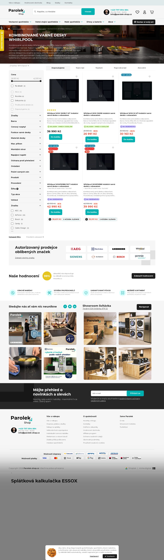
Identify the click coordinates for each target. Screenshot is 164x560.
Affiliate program (89, 433)
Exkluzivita (20, 101)
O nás (122, 421)
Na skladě (20, 86)
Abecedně (142, 68)
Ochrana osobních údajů (92, 436)
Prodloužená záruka (24, 105)
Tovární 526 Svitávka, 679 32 (95, 309)
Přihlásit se (135, 393)
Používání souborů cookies (94, 443)
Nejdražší (99, 68)
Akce (18, 92)
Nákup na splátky (53, 427)
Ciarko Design (22, 228)
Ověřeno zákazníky (90, 427)
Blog (48, 3)
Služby (57, 3)
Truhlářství (124, 427)
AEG (18, 211)
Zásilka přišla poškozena (56, 440)
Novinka (19, 96)
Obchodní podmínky (91, 440)
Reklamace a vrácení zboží (57, 436)
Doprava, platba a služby (56, 424)
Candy (18, 224)
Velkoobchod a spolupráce (57, 430)
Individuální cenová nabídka (57, 433)
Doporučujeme (22, 109)
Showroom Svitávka (127, 424)
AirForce (20, 215)
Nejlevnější (80, 68)
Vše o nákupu (14, 3)
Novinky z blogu (89, 421)
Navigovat (144, 307)
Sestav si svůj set (145, 22)
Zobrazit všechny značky (24, 258)
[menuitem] (21, 22)
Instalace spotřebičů (55, 443)
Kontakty (68, 3)
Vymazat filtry (15, 237)
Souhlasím (111, 556)
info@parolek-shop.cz (29, 433)
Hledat (88, 12)
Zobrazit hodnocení (143, 276)
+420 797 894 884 (27, 429)
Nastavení (94, 556)
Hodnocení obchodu (33, 3)
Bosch (19, 219)
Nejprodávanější (120, 68)
